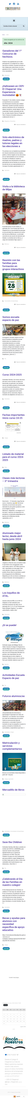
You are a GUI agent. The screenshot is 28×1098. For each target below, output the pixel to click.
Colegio (6, 438)
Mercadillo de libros (13, 789)
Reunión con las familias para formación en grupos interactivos (13, 265)
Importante (6, 170)
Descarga (5, 1005)
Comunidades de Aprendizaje (11, 301)
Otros (5, 467)
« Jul (13, 1029)
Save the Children (12, 842)
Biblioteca (6, 244)
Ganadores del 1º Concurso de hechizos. (12, 53)
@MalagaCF (8, 1073)
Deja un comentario (21, 124)
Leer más (6, 79)
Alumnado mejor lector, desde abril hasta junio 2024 (12, 536)
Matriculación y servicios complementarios (12, 745)
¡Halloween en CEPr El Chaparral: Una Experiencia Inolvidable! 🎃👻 (13, 91)
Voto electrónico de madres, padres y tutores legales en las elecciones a (13, 142)
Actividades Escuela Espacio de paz (13, 676)
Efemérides (7, 75)
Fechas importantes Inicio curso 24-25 (13, 416)
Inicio (3, 34)
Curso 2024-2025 (12, 374)
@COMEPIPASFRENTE (16, 1073)
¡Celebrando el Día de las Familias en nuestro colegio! (12, 881)
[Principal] (14, 20)
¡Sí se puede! (9, 625)
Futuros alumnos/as (13, 696)
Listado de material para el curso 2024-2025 (13, 456)
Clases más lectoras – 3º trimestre (13, 479)
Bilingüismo (7, 121)
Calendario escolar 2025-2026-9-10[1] (11, 1003)
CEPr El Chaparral (11, 1092)
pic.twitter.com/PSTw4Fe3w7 (12, 1076)
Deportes (6, 664)
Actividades (7, 732)
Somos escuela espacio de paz (10, 318)
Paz (5, 358)
